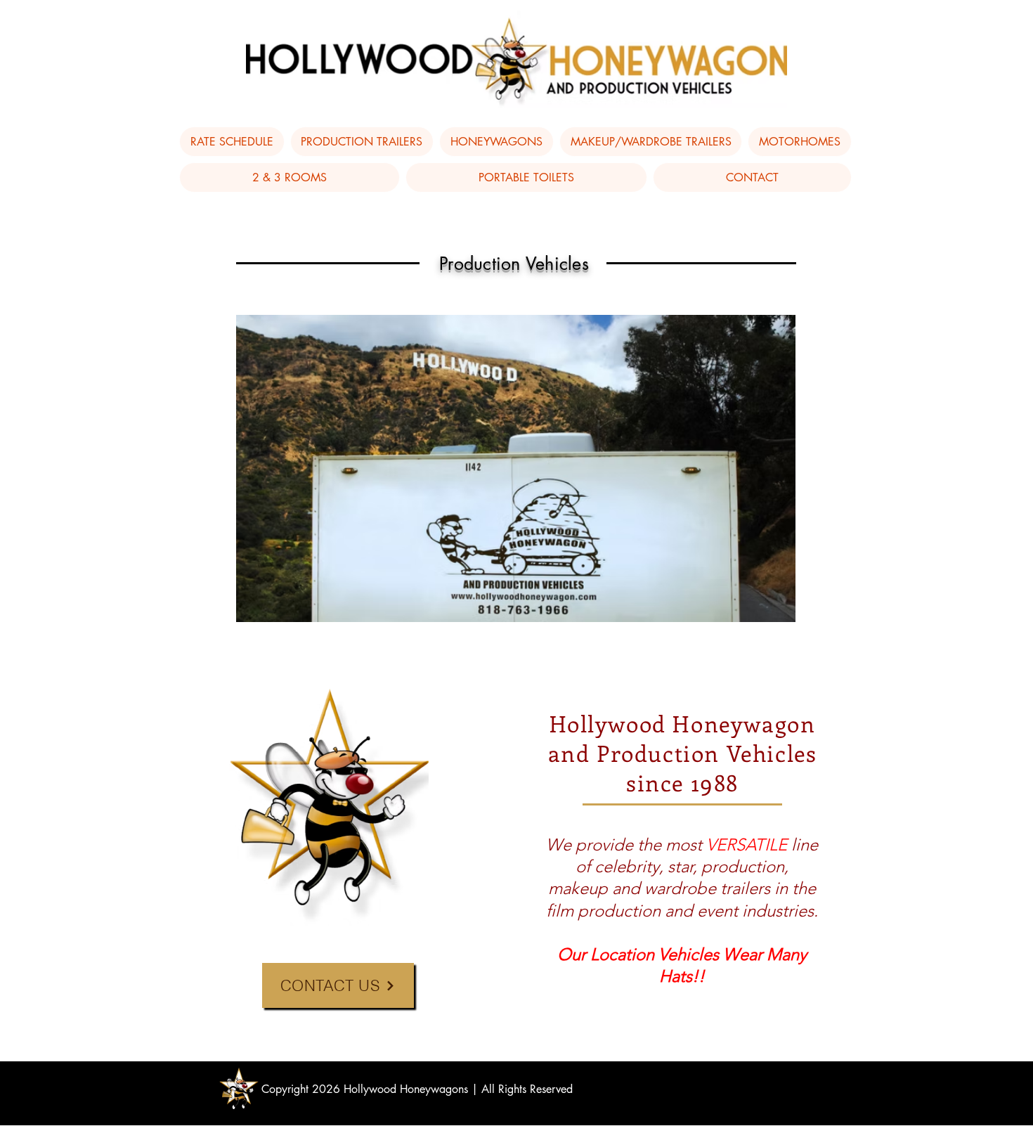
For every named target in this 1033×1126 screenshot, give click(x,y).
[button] (362, 142)
